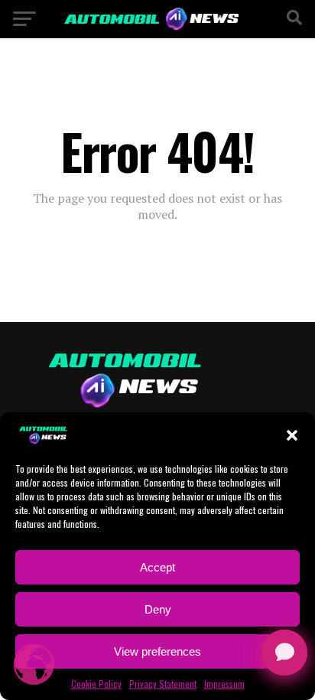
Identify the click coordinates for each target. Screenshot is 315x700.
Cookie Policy (96, 683)
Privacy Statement (162, 683)
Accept (157, 567)
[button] (292, 435)
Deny (158, 609)
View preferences (157, 651)
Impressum (224, 683)
